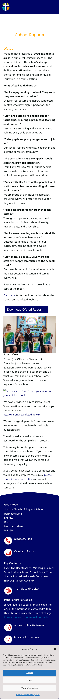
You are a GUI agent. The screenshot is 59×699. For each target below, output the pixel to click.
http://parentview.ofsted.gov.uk (21, 414)
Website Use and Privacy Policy (28, 695)
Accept (29, 672)
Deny (29, 680)
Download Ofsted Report (24, 309)
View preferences (29, 687)
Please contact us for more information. (27, 617)
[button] (55, 649)
